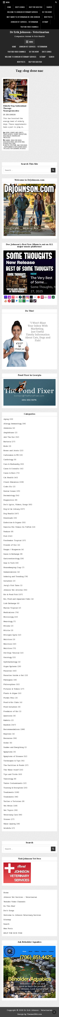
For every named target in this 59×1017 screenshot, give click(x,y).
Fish (5, 536)
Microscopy (8, 617)
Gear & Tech (9, 563)
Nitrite (6, 630)
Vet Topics (8, 810)
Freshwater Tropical (12, 540)
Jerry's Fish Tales (11, 585)
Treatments (8, 792)
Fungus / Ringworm (11, 549)
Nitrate (6, 626)
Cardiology (8, 459)
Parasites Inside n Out (13, 675)
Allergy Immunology (12, 423)
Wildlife (7, 828)
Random (6, 725)
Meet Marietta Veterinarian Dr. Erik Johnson (23, 17)
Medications (8, 612)
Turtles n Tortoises (12, 801)
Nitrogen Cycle (10, 635)
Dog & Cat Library (11, 509)
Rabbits (6, 720)
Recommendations (11, 729)
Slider (6, 742)
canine (7, 140)
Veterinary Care (10, 814)
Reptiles (7, 734)
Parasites (7, 671)
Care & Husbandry (11, 464)
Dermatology (9, 495)
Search (49, 7)
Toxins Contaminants (13, 783)
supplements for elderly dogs (15, 147)
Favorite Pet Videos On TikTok (17, 527)
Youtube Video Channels (29, 27)
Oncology (6, 137)
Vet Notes (8, 805)
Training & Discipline (13, 787)
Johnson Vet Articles (13, 590)
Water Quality (9, 823)
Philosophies (9, 684)
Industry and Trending (13, 576)
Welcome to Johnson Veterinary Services (22, 12)
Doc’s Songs (20, 7)
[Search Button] (55, 2)
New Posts (48, 17)
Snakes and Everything (13, 747)
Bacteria (7, 441)
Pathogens (8, 680)
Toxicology (8, 779)
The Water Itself (11, 769)
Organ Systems (10, 666)
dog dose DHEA (8, 142)
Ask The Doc (9, 437)
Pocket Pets (8, 698)
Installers (7, 581)
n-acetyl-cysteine (9, 145)
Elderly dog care (9, 143)
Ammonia (7, 428)
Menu (8, 2)
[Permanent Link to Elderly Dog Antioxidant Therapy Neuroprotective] (15, 91)
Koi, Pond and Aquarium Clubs (16, 599)
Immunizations (9, 572)
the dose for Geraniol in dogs (14, 148)
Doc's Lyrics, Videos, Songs (15, 504)
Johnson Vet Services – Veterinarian (24, 22)
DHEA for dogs (16, 140)
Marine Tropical (10, 608)
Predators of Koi (10, 711)
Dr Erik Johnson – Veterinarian (29, 32)
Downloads (8, 518)
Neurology (16, 136)
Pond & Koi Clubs (11, 702)
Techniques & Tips (11, 760)
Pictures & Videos (11, 689)
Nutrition (7, 639)
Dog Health (7, 136)
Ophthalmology (10, 662)
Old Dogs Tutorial (11, 653)
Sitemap (45, 22)
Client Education (20, 134)
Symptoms (8, 752)
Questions (7, 715)
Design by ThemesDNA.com (29, 1014)
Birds (5, 446)
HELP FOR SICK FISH (35, 7)
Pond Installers (10, 707)
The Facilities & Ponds (13, 765)
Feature (6, 531)
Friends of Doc (10, 545)
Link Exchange (9, 603)
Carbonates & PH (11, 455)
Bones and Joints (16, 132)
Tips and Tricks (10, 774)
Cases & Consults (11, 468)
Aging (7, 132)
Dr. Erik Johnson (9, 114)
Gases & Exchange (11, 554)
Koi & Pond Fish (10, 594)
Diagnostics (8, 500)
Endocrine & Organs (12, 522)
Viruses (6, 819)
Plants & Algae (10, 693)
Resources (7, 738)
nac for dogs (22, 145)
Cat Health (8, 477)
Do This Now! (47, 12)
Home (9, 7)
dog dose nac (20, 142)
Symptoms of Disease (13, 756)
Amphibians (8, 432)
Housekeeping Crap (12, 567)
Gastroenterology (11, 558)
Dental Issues (9, 491)
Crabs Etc (7, 486)
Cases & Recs (8, 134)
